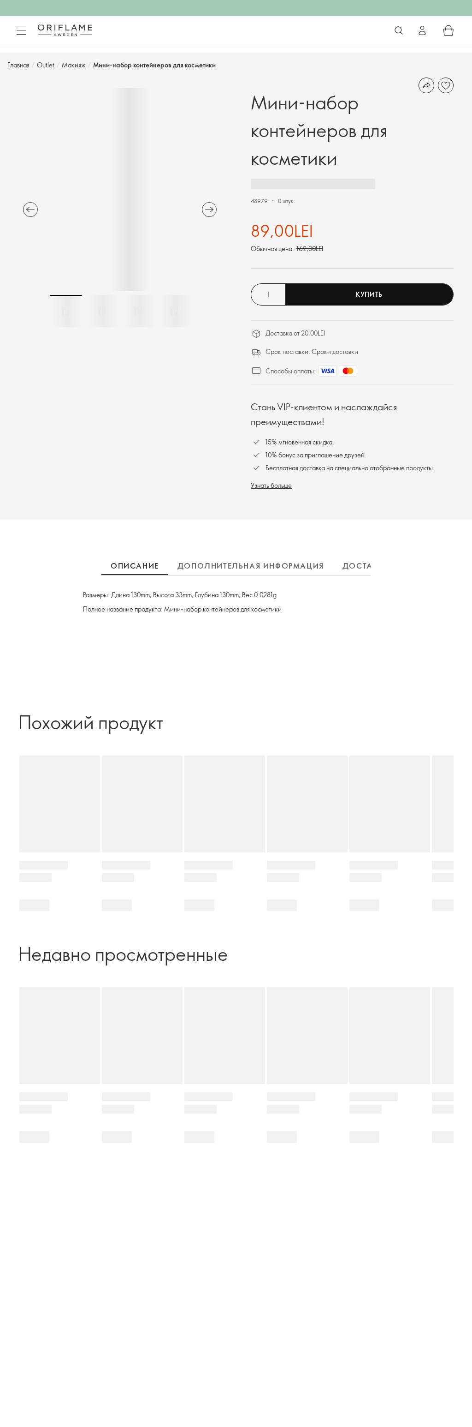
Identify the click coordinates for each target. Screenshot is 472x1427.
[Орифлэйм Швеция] (64, 30)
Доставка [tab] (366, 566)
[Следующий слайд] (209, 209)
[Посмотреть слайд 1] (66, 311)
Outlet (45, 64)
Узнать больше (271, 485)
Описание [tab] (135, 566)
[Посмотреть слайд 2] (102, 311)
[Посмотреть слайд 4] (174, 311)
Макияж (74, 64)
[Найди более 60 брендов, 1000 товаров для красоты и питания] (399, 30)
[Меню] (21, 30)
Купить (369, 294)
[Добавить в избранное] (446, 85)
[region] (119, 189)
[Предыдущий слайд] (30, 209)
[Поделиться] (426, 85)
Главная (18, 64)
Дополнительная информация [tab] (250, 566)
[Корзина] (448, 30)
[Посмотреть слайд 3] (138, 311)
